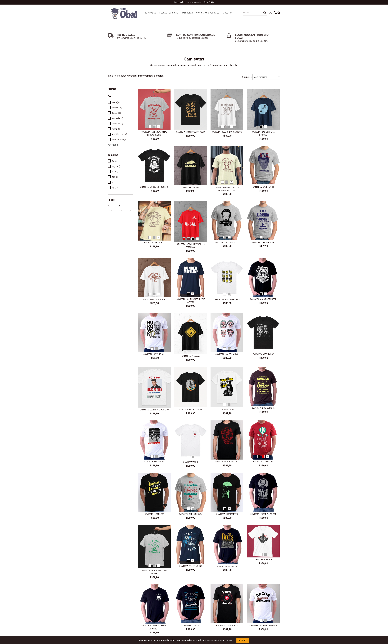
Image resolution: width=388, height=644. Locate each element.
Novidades (150, 13)
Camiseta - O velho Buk (154, 354)
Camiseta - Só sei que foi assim (190, 132)
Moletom (228, 13)
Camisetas (187, 13)
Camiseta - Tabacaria (263, 462)
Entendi (242, 640)
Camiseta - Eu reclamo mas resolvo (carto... (154, 133)
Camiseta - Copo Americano (227, 299)
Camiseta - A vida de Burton (263, 299)
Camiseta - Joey (227, 410)
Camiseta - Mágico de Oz (190, 410)
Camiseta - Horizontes (227, 514)
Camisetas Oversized (207, 13)
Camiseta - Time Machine (190, 566)
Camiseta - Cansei (190, 187)
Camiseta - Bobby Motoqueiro (154, 187)
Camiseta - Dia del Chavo (227, 354)
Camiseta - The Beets (227, 566)
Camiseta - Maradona (154, 462)
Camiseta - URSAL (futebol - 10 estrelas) (191, 245)
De (109, 206)
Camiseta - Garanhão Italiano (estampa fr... (154, 627)
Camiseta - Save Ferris (263, 187)
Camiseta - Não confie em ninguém (263, 133)
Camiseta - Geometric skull (227, 462)
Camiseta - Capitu (190, 626)
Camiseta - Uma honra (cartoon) (226, 132)
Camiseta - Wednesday (263, 354)
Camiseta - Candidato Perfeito (154, 410)
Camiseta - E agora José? (263, 242)
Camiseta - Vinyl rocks (227, 626)
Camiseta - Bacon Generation (263, 626)
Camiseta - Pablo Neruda (190, 514)
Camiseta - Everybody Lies (227, 242)
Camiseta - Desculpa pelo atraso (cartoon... (227, 188)
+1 (158, 126)
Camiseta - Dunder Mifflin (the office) (190, 300)
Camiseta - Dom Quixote (263, 408)
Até (119, 206)
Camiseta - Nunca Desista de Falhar (154, 572)
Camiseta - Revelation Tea (154, 299)
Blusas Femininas (168, 13)
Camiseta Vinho (190, 462)
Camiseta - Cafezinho (154, 243)
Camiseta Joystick (263, 560)
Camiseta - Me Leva (190, 356)
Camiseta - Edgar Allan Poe (263, 514)
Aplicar (130, 210)
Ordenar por (247, 77)
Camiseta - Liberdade (154, 514)
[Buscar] (264, 12)
